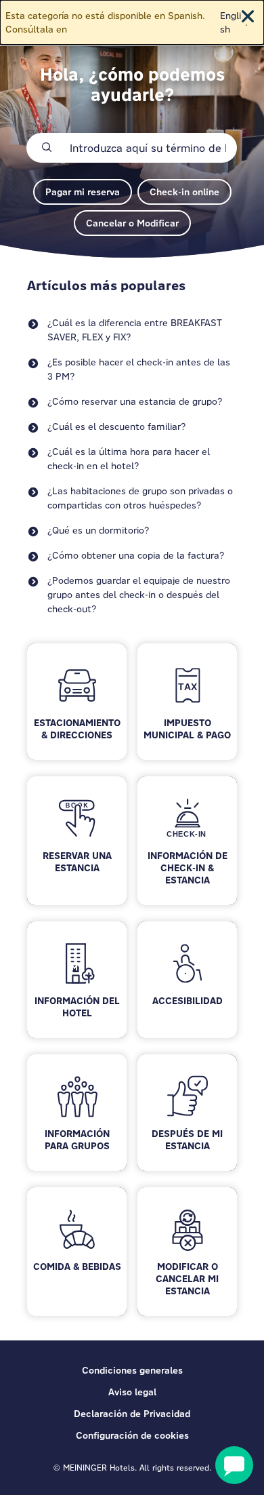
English (230, 22)
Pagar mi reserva (82, 192)
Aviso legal (132, 1392)
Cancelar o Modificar (132, 223)
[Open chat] (234, 1465)
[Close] (247, 16)
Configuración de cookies (132, 1435)
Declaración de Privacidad (132, 1414)
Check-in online (184, 192)
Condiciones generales (132, 1370)
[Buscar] (46, 148)
